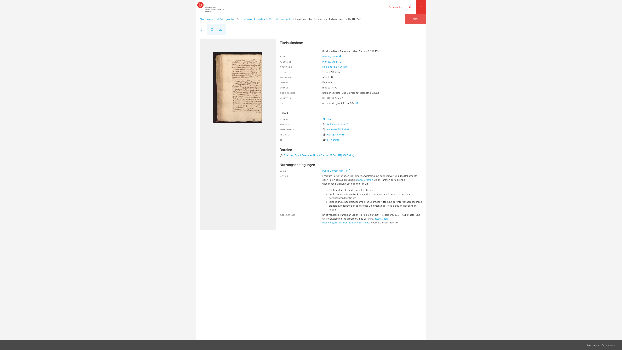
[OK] (410, 7)
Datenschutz (609, 345)
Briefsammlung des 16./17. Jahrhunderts (266, 19)
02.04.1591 (342, 66)
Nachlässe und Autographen (218, 19)
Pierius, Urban (330, 61)
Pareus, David (330, 56)
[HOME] (211, 7)
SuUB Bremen (365, 179)
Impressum (593, 345)
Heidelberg (328, 66)
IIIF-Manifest (333, 139)
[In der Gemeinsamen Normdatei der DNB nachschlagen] (340, 56)
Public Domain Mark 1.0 (335, 170)
